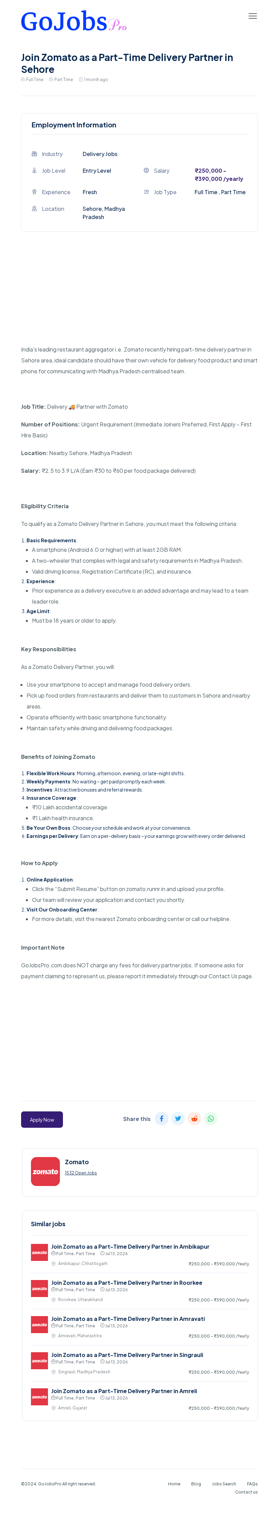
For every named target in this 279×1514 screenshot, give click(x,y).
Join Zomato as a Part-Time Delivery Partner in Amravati (128, 1318)
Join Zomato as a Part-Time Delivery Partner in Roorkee (126, 1282)
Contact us (246, 1492)
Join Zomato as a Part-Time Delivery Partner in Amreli (124, 1390)
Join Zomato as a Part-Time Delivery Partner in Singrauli (127, 1354)
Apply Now (42, 1120)
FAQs (252, 1483)
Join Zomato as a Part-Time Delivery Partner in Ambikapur (130, 1246)
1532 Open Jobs (81, 1172)
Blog (196, 1483)
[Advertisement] (139, 296)
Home (174, 1483)
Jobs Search (224, 1483)
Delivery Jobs (100, 153)
